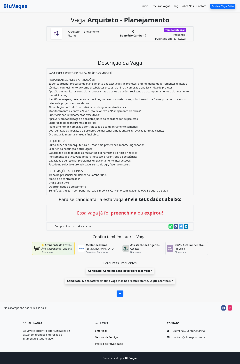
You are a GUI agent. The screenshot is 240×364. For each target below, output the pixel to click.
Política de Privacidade (109, 344)
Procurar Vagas (160, 6)
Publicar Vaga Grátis (223, 6)
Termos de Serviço (106, 337)
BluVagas (15, 5)
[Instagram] (230, 308)
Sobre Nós (187, 6)
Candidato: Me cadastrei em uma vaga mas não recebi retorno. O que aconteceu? (120, 281)
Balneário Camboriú (133, 35)
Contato (201, 6)
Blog (175, 6)
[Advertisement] (121, 51)
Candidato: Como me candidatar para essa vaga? (120, 271)
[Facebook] (223, 308)
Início (145, 6)
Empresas (101, 331)
